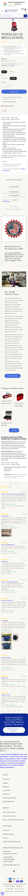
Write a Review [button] (15, 192)
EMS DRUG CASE (6, 423)
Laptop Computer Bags (9, 798)
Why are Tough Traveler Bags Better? (13, 819)
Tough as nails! (5, 694)
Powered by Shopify (10, 886)
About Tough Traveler (9, 812)
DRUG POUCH (19, 403)
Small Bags (6, 794)
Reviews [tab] (5, 200)
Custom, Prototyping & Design (11, 841)
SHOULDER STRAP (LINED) (7, 506)
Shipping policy (9, 891)
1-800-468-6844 (24, 10)
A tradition (4, 561)
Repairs (5, 838)
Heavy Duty (4, 678)
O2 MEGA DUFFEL (6, 401)
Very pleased (5, 516)
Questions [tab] (15, 200)
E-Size (13, 78)
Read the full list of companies (13, 730)
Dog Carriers (6, 790)
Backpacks (6, 786)
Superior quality (6, 657)
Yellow (12, 72)
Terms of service (19, 888)
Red (4, 71)
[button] (2, 11)
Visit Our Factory (12, 376)
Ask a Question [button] (15, 195)
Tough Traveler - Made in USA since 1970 (16, 884)
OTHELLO (3, 573)
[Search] (25, 16)
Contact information (19, 891)
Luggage (5, 783)
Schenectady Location (9, 816)
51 (19, 711)
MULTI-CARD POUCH (6, 706)
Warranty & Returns (8, 834)
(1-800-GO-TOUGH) (8, 859)
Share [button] (5, 111)
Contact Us (6, 830)
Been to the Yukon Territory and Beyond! (13, 494)
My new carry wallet (7, 600)
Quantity (3, 82)
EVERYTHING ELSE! (8, 801)
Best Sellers (6, 779)
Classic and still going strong (9, 581)
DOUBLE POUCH (5, 553)
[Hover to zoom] (14, 25)
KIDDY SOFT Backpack (6, 669)
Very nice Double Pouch (7, 544)
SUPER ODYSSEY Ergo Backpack (8, 686)
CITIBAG (3, 632)
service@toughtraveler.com (11, 865)
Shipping (3, 61)
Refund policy (19, 886)
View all (14, 430)
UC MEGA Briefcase (5, 592)
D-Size (6, 79)
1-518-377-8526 (7, 861)
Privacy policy (10, 888)
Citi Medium (4, 620)
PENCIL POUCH (4, 528)
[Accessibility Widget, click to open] (2, 893)
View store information (9, 101)
